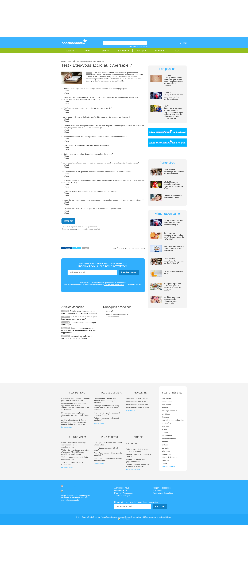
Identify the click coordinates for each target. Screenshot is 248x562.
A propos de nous (121, 488)
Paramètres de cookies (163, 493)
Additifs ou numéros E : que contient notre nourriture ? (174, 248)
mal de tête (166, 398)
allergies (141, 51)
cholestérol (166, 423)
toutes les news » (67, 427)
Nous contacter (120, 490)
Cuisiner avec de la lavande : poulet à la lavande (138, 450)
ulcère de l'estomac (170, 457)
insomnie (159, 51)
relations (165, 460)
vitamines (166, 451)
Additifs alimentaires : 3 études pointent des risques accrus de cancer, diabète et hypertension (74, 422)
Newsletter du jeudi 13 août (137, 405)
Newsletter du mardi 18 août (137, 398)
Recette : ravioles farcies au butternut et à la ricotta (137, 466)
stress (164, 429)
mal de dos (166, 405)
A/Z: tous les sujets (122, 495)
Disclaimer (157, 490)
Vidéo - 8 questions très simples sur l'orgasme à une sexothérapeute (74, 445)
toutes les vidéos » (67, 467)
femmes (165, 417)
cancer (87, 51)
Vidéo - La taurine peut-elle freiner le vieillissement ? (75, 458)
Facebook (166, 43)
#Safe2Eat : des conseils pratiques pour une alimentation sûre (173, 185)
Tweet (78, 248)
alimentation (167, 401)
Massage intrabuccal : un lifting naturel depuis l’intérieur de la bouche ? (106, 408)
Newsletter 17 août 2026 (136, 401)
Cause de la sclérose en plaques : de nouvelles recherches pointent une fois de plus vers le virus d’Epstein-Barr (173, 113)
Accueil (70, 51)
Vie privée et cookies (162, 488)
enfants (165, 445)
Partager (68, 248)
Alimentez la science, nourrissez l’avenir (173, 196)
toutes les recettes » (133, 470)
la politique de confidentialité (114, 285)
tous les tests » (99, 463)
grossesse (123, 51)
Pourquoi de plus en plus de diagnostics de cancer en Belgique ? (75, 415)
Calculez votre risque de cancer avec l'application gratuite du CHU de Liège (79, 312)
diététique (166, 414)
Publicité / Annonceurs (123, 493)
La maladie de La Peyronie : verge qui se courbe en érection (77, 337)
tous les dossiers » (100, 423)
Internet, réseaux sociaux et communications (117, 316)
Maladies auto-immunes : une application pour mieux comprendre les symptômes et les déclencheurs (75, 407)
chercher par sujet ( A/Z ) (138, 46)
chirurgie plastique (169, 411)
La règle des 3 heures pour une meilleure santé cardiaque (173, 97)
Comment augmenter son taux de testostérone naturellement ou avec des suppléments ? (78, 330)
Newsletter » (130, 411)
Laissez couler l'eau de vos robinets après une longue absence (105, 400)
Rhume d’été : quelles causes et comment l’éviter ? (107, 414)
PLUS (177, 51)
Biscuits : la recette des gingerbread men (135, 460)
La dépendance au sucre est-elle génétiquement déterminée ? (172, 300)
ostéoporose (167, 435)
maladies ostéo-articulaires (173, 420)
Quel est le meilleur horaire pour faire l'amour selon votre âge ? (79, 318)
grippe (164, 463)
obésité (165, 408)
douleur (165, 432)
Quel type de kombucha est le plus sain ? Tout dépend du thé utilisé (174, 236)
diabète (106, 51)
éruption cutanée (169, 439)
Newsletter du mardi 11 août (137, 408)
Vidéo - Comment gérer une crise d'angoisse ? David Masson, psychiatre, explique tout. (75, 452)
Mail (86, 248)
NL (181, 43)
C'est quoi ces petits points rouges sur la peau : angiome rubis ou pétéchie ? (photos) (173, 81)
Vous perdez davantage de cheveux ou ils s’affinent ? (174, 172)
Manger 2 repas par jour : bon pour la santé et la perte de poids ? (172, 287)
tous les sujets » (168, 466)
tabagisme (166, 454)
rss (169, 43)
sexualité (109, 311)
